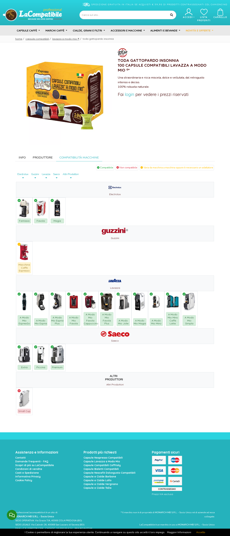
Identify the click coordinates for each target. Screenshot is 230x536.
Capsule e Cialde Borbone (100, 476)
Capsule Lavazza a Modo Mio (102, 461)
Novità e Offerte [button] (198, 30)
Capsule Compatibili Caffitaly (102, 465)
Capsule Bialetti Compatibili (101, 469)
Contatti (20, 457)
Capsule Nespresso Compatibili (103, 457)
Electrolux (22, 174)
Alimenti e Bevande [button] (164, 30)
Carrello (220, 17)
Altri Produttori (71, 174)
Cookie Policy (23, 480)
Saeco (56, 174)
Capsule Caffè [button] (27, 30)
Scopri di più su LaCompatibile (34, 465)
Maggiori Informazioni (179, 532)
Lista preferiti (204, 19)
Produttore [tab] (43, 157)
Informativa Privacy (28, 476)
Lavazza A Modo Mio (65, 38)
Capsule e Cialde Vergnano (101, 484)
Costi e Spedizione (27, 472)
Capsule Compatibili (37, 38)
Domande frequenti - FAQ (31, 461)
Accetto (200, 532)
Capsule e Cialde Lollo (97, 480)
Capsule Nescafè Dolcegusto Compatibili (109, 472)
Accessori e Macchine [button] (127, 30)
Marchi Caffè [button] (55, 30)
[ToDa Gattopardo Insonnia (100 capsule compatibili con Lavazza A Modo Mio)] (63, 96)
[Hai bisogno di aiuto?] (12, 515)
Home (18, 38)
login (129, 94)
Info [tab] (22, 157)
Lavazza (46, 174)
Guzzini (35, 174)
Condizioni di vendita (28, 469)
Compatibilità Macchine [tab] (79, 157)
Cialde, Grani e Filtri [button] (88, 30)
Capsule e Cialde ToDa (97, 487)
